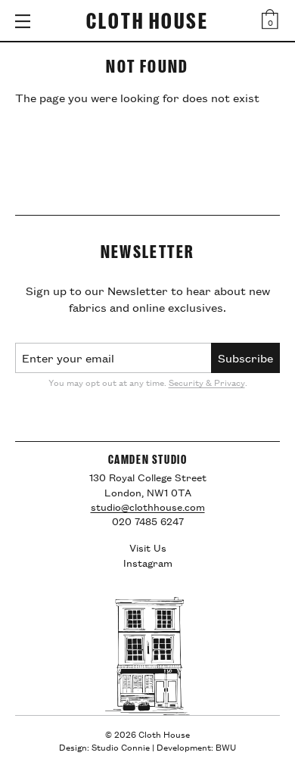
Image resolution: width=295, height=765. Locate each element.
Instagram (147, 562)
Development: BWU (196, 746)
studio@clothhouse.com (148, 506)
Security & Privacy (207, 382)
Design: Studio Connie (104, 746)
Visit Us (147, 547)
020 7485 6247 (148, 521)
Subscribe (245, 357)
